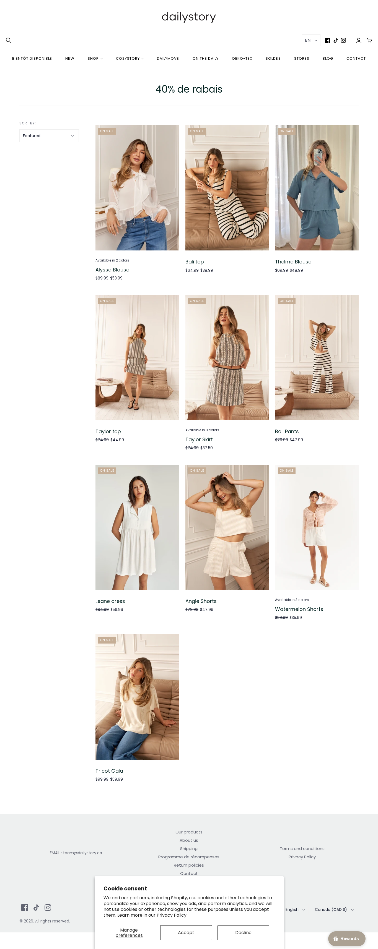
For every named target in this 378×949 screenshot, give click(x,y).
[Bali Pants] (317, 357)
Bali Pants (287, 431)
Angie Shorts (201, 601)
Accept (186, 932)
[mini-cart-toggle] (369, 40)
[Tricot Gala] (137, 696)
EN (307, 40)
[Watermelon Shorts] (317, 527)
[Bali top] (227, 187)
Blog (328, 58)
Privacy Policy (172, 915)
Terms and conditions (302, 848)
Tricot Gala (109, 770)
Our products (189, 832)
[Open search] (8, 40)
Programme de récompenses (188, 857)
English (292, 909)
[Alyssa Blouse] (137, 187)
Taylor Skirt (199, 439)
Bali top (194, 261)
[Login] (359, 40)
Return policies (189, 865)
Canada (331, 909)
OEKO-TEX (242, 58)
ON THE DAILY (206, 58)
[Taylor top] (137, 357)
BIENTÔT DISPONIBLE (32, 58)
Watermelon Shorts (299, 609)
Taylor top (108, 431)
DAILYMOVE (168, 58)
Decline (243, 932)
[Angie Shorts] (227, 527)
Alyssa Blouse (112, 269)
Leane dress (110, 601)
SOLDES (273, 58)
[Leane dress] (137, 527)
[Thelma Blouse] (317, 187)
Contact (356, 58)
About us (189, 840)
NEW (69, 58)
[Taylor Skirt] (227, 357)
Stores (301, 58)
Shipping (189, 848)
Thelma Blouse (293, 261)
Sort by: (27, 123)
